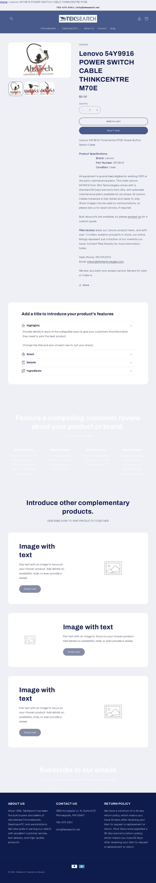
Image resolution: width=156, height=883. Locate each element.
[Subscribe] (103, 789)
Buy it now (113, 130)
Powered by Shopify (35, 872)
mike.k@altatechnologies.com (105, 261)
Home (3, 2)
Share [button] (86, 285)
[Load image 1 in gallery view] (16, 89)
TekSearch (21, 872)
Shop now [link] (30, 589)
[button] (11, 18)
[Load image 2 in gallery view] (32, 89)
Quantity (83, 104)
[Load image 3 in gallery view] (47, 89)
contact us (134, 216)
